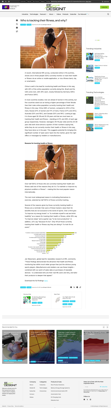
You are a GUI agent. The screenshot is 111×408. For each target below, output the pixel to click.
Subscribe (32, 391)
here (46, 281)
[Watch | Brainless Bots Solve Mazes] (89, 116)
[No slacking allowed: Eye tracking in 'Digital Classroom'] (35, 300)
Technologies (43, 388)
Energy (87, 360)
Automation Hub (56, 394)
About (31, 385)
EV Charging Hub (56, 397)
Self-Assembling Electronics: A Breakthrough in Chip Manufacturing (101, 56)
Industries (97, 60)
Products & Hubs (56, 382)
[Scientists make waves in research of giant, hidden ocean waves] (69, 347)
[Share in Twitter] (17, 24)
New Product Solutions (57, 385)
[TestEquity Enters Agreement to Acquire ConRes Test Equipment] (89, 79)
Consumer (23, 24)
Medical (70, 304)
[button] (105, 1)
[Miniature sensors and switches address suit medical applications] (14, 347)
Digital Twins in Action (101, 65)
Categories (43, 382)
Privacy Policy (102, 390)
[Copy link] (17, 31)
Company (33, 382)
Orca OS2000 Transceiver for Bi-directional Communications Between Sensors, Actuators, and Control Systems (101, 102)
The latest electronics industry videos (14, 6)
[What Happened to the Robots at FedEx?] (89, 127)
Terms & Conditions (19, 406)
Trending (48, 1)
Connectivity (66, 301)
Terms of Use (86, 392)
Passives (42, 1)
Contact (32, 394)
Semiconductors (12, 360)
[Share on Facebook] (17, 20)
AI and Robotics (98, 117)
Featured (29, 1)
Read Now (88, 1)
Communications (73, 357)
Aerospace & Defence (63, 357)
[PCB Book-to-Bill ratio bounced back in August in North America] (42, 347)
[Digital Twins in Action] (89, 68)
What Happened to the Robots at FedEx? (101, 125)
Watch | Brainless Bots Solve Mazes (101, 114)
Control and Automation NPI (59, 391)
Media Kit (32, 388)
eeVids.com (12, 8)
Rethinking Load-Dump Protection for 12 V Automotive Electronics (68, 1)
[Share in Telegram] (17, 28)
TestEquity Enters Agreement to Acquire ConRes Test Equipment (101, 79)
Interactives (43, 391)
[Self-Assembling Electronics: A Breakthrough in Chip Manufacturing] (89, 56)
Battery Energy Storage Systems (60, 388)
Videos (31, 397)
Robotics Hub (55, 400)
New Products (36, 1)
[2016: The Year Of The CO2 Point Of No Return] (96, 347)
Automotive (23, 1)
